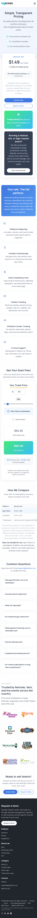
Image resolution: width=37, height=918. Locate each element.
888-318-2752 (21, 571)
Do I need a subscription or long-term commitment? (18, 666)
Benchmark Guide (7, 850)
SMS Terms (5, 905)
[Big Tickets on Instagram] (5, 913)
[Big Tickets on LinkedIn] (11, 913)
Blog (2, 847)
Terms (6, 903)
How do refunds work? (14, 642)
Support (4, 882)
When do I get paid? (13, 605)
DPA (29, 903)
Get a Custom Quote (18, 170)
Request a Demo (18, 106)
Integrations (5, 838)
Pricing (3, 836)
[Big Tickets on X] (8, 913)
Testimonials (5, 853)
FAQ (2, 856)
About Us (4, 864)
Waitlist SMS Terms (17, 905)
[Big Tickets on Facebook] (2, 913)
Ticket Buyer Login (7, 873)
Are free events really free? (16, 594)
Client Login (5, 870)
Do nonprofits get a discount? (17, 617)
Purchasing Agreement (18, 903)
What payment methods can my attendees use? (17, 629)
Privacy (32, 901)
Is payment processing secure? (17, 653)
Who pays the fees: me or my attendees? (16, 581)
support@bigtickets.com (27, 568)
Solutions (4, 833)
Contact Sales (18, 100)
